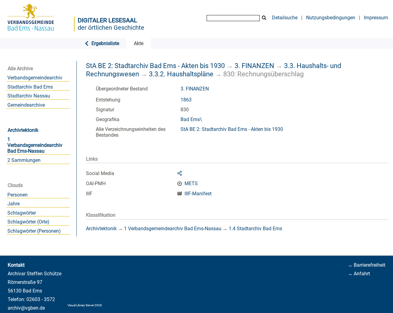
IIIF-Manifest (198, 194)
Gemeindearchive (26, 105)
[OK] (264, 18)
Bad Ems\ (191, 119)
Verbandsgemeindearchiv (34, 78)
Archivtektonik (23, 130)
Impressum (376, 18)
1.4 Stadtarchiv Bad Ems (255, 228)
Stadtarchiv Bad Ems (30, 87)
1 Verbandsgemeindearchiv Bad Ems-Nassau (34, 145)
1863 (186, 100)
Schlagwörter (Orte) (28, 222)
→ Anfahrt (359, 274)
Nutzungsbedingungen (330, 18)
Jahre (13, 204)
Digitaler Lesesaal (107, 20)
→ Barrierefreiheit (366, 265)
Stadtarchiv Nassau (28, 96)
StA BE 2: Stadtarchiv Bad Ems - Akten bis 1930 (155, 66)
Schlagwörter (21, 213)
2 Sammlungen (24, 160)
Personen (17, 195)
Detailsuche (285, 18)
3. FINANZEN (254, 66)
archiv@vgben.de (26, 308)
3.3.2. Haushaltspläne (181, 74)
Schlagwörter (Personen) (34, 231)
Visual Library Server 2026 (85, 305)
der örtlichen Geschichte (111, 27)
